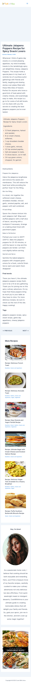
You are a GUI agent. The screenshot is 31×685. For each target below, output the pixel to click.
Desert (12, 425)
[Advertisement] (15, 23)
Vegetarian (17, 397)
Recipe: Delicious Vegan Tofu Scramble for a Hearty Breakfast (15, 482)
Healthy (12, 395)
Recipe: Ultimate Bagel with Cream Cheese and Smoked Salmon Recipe (15, 452)
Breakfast (7, 368)
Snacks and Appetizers (16, 368)
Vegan (12, 397)
